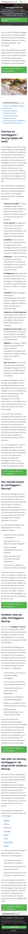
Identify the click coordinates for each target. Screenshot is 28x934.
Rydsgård (7, 831)
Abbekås (7, 820)
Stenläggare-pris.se (9, 2)
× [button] (26, 917)
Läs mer (2, 924)
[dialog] (14, 925)
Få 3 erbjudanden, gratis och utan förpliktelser (11, 20)
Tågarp (6, 846)
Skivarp (6, 835)
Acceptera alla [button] (14, 927)
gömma (22, 103)
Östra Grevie (8, 842)
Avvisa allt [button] (14, 930)
